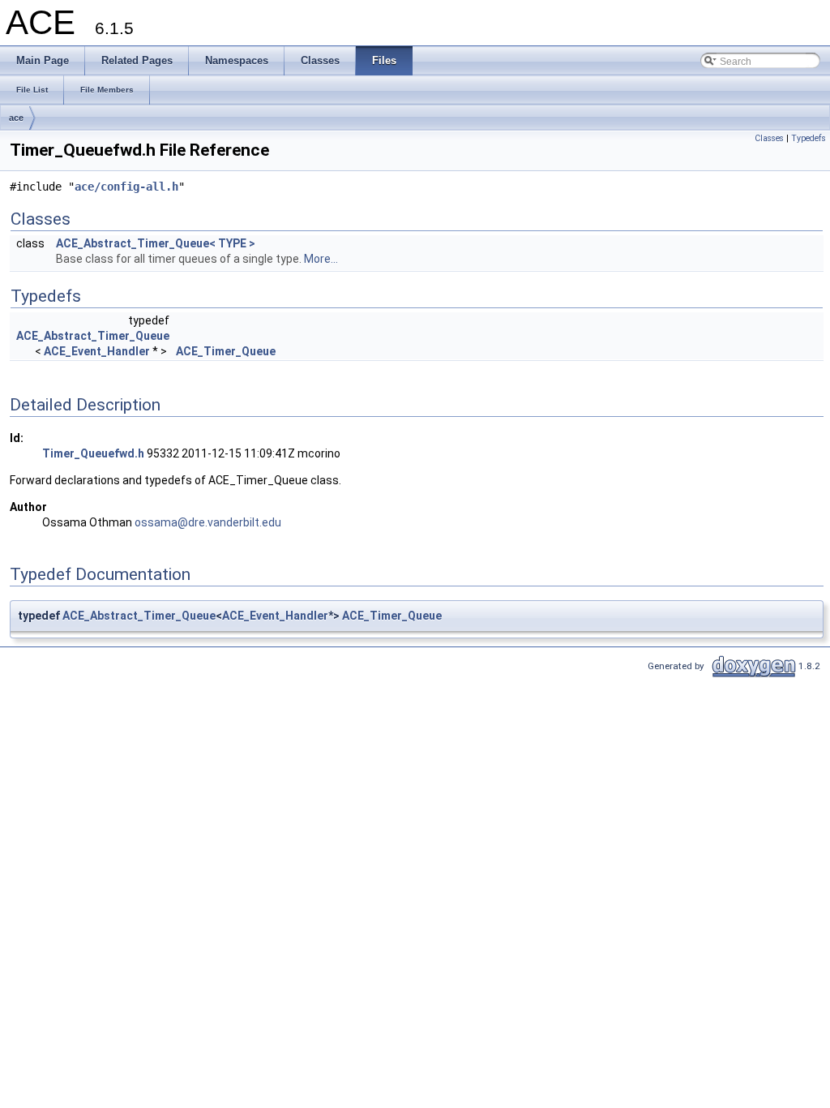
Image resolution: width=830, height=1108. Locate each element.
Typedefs (808, 138)
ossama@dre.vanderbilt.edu (208, 522)
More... (321, 258)
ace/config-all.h (126, 186)
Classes (769, 138)
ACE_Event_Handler (97, 351)
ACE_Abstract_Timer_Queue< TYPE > (155, 243)
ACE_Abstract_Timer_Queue (92, 335)
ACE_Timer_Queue (226, 351)
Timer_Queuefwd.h (93, 453)
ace (16, 117)
